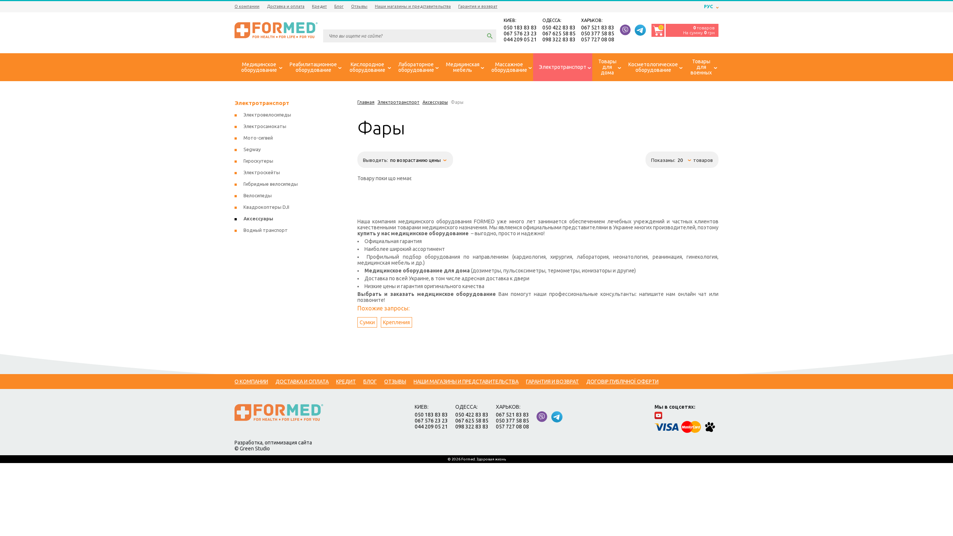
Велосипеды (257, 195)
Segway (252, 149)
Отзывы (359, 6)
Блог (339, 6)
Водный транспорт (265, 230)
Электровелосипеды (267, 114)
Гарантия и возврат (477, 6)
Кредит (319, 6)
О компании (247, 6)
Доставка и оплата (286, 6)
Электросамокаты (264, 126)
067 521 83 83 (597, 28)
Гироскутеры (258, 160)
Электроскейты (261, 172)
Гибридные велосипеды (270, 183)
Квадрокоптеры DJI (266, 207)
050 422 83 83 (559, 28)
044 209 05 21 (520, 39)
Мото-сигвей (258, 137)
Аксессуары (258, 218)
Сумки (367, 322)
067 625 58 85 (559, 33)
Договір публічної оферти (622, 382)
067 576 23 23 (520, 33)
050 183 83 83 (520, 28)
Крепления (396, 322)
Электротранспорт (262, 103)
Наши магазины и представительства (413, 6)
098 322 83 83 (559, 39)
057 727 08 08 (597, 39)
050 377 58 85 (597, 33)
